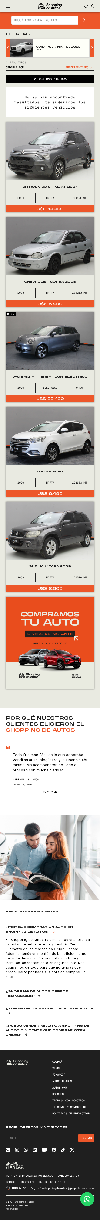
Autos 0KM (59, 1087)
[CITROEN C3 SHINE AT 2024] (50, 167)
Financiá (58, 1074)
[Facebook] (54, 1150)
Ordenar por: (15, 67)
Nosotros (58, 1094)
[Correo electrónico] (8, 1150)
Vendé (56, 1068)
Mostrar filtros (53, 79)
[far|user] (92, 6)
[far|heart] (86, 6)
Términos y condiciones (70, 1107)
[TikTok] (63, 1150)
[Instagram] (17, 1150)
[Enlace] (50, 6)
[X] (72, 1150)
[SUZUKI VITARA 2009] (50, 547)
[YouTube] (44, 1150)
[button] (44, 792)
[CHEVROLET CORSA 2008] (50, 262)
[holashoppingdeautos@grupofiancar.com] (33, 1188)
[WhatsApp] (26, 1150)
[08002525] (9, 1188)
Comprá (57, 1061)
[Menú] (8, 6)
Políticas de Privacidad (71, 1113)
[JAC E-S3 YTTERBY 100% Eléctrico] (50, 357)
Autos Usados (62, 1081)
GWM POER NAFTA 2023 (58, 46)
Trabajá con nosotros (68, 1100)
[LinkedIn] (35, 1150)
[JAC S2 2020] (50, 452)
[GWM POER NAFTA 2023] (21, 48)
